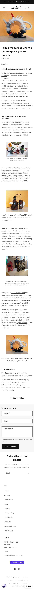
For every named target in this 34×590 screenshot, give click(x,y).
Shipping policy (13, 583)
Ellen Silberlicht (17, 122)
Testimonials (8, 500)
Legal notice (23, 583)
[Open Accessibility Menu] (4, 586)
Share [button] (5, 64)
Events (6, 504)
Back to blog (18, 398)
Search (6, 491)
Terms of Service (10, 526)
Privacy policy (12, 580)
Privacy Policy (9, 513)
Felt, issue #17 (22, 320)
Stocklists (7, 522)
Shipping (7, 508)
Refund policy (9, 517)
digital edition (22, 323)
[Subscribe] (28, 473)
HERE (24, 285)
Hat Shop (7, 495)
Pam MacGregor (16, 168)
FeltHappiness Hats (14, 577)
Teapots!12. (15, 81)
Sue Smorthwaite (18, 293)
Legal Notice (8, 530)
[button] (4, 7)
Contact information (18, 586)
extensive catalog (10, 246)
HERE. (25, 135)
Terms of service (23, 580)
